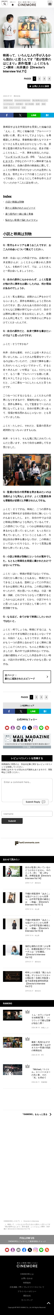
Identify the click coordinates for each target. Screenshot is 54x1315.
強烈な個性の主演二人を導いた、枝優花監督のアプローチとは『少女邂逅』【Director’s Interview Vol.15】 (37, 951)
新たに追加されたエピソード (20, 208)
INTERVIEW (8, 101)
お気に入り (12, 3)
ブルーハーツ (15, 108)
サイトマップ (27, 1300)
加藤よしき (45, 1027)
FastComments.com (29, 842)
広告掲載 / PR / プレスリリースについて (27, 1287)
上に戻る (48, 1303)
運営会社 (27, 1296)
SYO (42, 1055)
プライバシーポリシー (27, 1291)
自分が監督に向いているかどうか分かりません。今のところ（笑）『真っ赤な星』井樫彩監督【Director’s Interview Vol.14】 (38, 873)
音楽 (23, 108)
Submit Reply (33, 801)
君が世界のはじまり (40, 101)
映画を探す (5, 3)
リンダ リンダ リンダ (16, 156)
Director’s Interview (22, 101)
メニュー (49, 3)
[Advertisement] (27, 1100)
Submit (12, 821)
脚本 (43, 104)
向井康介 (19, 104)
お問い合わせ (27, 1278)
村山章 (37, 909)
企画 (5, 108)
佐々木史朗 (29, 104)
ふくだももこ (9, 104)
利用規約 (5, 764)
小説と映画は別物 (14, 201)
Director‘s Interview (31, 1221)
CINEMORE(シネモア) (12, 1221)
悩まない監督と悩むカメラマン (21, 220)
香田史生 (17, 96)
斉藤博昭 (44, 1082)
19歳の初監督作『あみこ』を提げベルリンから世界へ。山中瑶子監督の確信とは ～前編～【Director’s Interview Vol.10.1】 (38, 899)
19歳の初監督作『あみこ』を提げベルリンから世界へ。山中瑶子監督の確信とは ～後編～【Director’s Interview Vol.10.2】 (38, 925)
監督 (37, 104)
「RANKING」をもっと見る (34, 1114)
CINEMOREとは (27, 1274)
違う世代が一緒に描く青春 (19, 213)
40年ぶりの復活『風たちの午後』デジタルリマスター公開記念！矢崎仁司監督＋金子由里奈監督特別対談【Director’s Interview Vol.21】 (38, 979)
